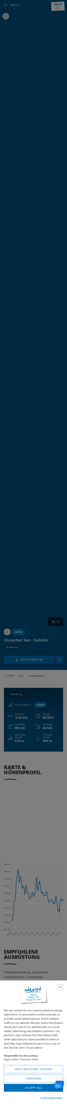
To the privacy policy (51, 1097)
